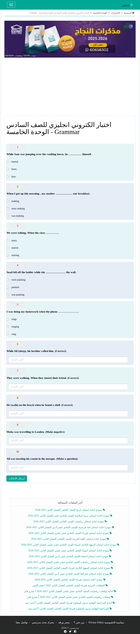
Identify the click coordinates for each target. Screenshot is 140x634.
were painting (18, 279)
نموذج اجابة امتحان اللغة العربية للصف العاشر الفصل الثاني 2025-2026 (69, 539)
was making (17, 215)
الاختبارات (115, 13)
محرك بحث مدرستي (43, 622)
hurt (13, 176)
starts (14, 240)
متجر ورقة (64, 622)
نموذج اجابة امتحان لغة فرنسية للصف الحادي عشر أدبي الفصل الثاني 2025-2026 (69, 527)
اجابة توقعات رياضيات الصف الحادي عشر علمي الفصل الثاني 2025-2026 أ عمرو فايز (69, 591)
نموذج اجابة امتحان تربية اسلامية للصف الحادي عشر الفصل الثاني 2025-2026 (69, 515)
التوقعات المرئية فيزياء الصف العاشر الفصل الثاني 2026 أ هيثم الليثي (69, 585)
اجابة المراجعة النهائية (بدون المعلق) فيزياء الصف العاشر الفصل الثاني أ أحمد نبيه (69, 602)
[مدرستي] (128, 4)
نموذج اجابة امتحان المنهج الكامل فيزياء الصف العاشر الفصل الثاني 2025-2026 (69, 568)
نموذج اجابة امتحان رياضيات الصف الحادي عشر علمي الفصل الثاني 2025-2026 (69, 562)
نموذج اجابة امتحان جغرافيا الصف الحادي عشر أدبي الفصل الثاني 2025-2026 (69, 573)
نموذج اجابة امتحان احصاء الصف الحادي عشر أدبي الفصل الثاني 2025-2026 (69, 556)
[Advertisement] (70, 86)
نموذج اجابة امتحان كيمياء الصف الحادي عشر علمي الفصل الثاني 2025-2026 (69, 550)
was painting (17, 294)
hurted (14, 161)
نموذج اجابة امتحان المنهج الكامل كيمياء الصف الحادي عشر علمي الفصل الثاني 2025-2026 (69, 544)
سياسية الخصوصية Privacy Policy (106, 622)
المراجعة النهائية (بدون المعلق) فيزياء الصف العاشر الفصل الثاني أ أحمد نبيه (69, 608)
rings (14, 319)
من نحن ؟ (79, 622)
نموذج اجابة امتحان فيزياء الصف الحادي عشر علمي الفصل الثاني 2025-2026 (69, 533)
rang (13, 334)
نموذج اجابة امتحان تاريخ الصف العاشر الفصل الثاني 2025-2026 (69, 510)
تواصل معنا (22, 622)
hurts (14, 169)
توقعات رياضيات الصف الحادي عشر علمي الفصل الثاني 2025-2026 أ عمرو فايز (69, 597)
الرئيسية (128, 13)
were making (18, 208)
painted (15, 287)
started (14, 247)
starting (15, 255)
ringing (15, 326)
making (15, 201)
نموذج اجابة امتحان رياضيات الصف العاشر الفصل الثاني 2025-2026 (69, 521)
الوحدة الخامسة (100, 13)
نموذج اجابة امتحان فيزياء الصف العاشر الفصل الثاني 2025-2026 (69, 579)
